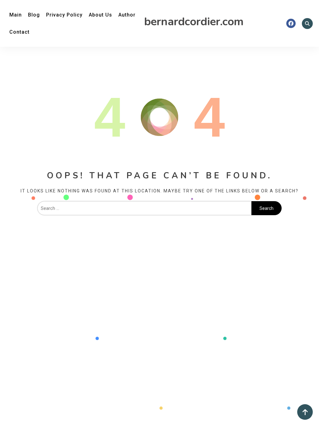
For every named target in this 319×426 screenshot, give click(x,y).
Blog (34, 15)
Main (15, 15)
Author (127, 15)
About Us (100, 15)
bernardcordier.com (194, 21)
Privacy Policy (64, 15)
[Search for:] (144, 208)
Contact (19, 32)
